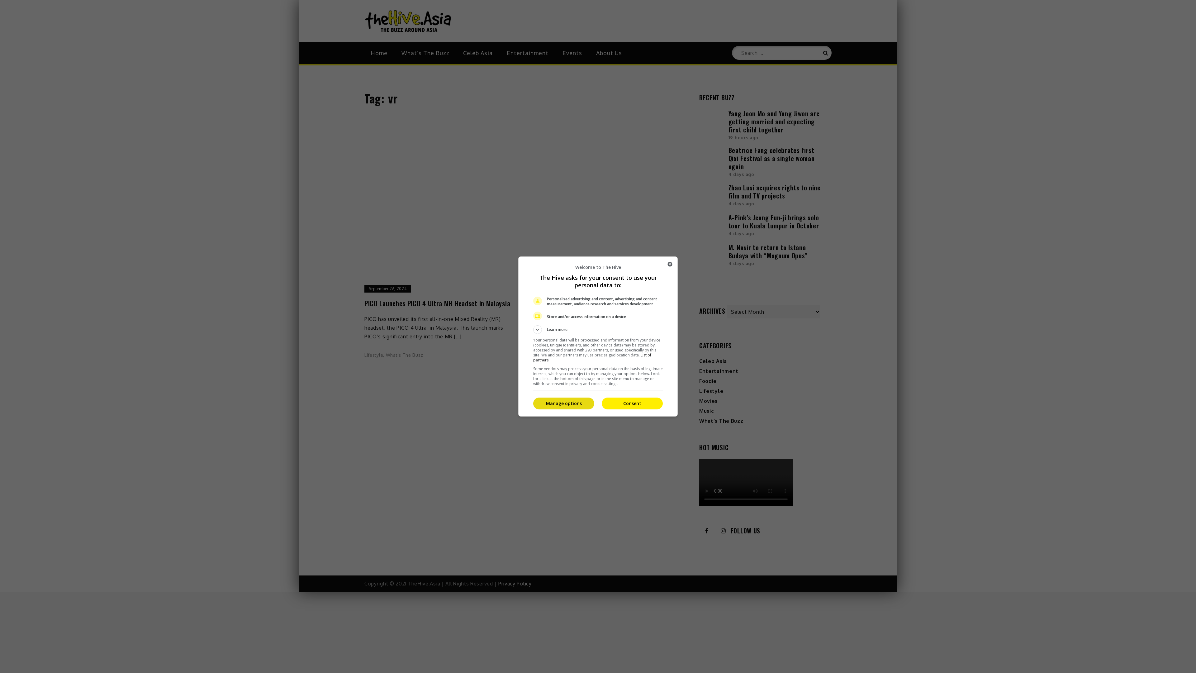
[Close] (670, 264)
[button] (598, 329)
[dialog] (598, 336)
